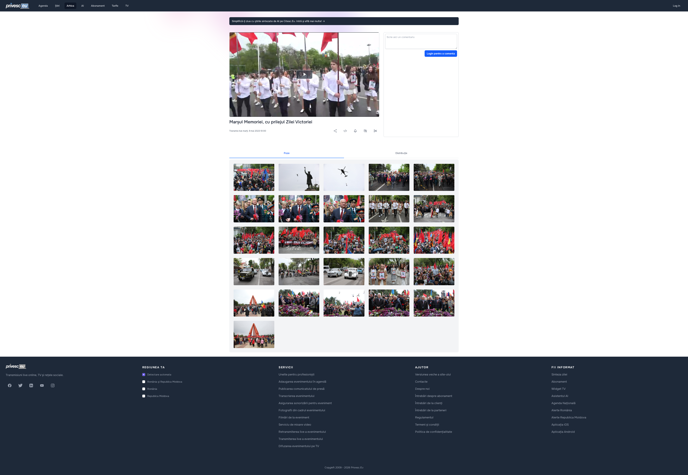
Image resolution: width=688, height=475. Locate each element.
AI (82, 5)
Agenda (43, 5)
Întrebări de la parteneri (430, 410)
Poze (287, 153)
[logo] (16, 366)
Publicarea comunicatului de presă (301, 389)
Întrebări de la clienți (428, 403)
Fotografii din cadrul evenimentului (302, 410)
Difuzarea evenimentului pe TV (299, 446)
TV (127, 5)
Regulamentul (424, 417)
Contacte (421, 382)
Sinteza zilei (559, 374)
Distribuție (401, 153)
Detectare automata (159, 374)
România (152, 388)
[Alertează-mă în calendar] (355, 131)
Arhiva (70, 5)
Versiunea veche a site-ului (433, 374)
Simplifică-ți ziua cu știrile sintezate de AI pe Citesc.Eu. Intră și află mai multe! (278, 21)
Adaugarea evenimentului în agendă (302, 382)
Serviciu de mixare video (295, 424)
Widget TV (558, 389)
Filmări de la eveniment (294, 417)
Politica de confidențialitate (433, 432)
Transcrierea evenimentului (296, 396)
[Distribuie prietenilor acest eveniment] (335, 131)
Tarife (115, 5)
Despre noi (422, 389)
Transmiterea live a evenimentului (301, 439)
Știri (57, 5)
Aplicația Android (563, 432)
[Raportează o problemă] (365, 131)
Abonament (98, 5)
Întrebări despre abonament (433, 396)
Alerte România (561, 410)
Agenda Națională (563, 403)
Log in (676, 5)
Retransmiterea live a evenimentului (302, 432)
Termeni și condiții (427, 424)
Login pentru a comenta (441, 53)
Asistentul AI (559, 396)
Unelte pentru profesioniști (296, 374)
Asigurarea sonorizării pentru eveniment (305, 403)
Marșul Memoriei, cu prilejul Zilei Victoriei (270, 122)
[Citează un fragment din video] (375, 131)
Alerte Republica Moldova (568, 417)
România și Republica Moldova (164, 381)
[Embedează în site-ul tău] (345, 131)
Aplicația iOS (560, 424)
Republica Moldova (158, 396)
